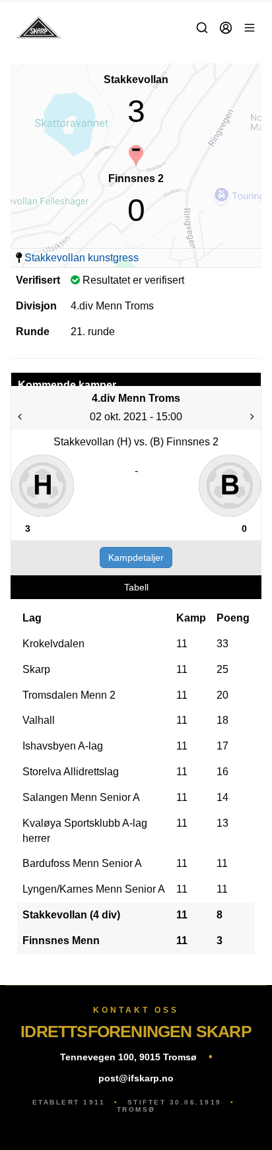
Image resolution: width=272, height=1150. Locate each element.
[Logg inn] (226, 28)
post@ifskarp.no (136, 1078)
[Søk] (202, 28)
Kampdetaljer (136, 557)
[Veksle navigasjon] (249, 28)
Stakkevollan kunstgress (81, 257)
